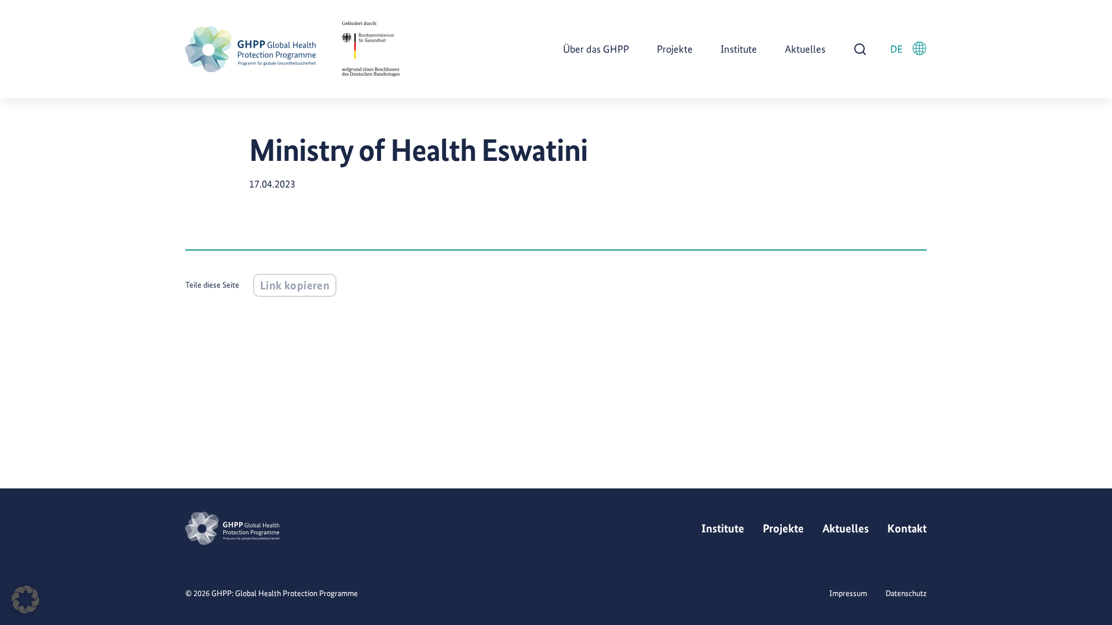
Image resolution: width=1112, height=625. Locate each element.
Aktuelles (805, 49)
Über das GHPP (596, 49)
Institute (738, 49)
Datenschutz (906, 593)
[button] (25, 599)
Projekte (675, 49)
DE (896, 49)
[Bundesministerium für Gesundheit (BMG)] (371, 49)
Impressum (848, 593)
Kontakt (907, 528)
